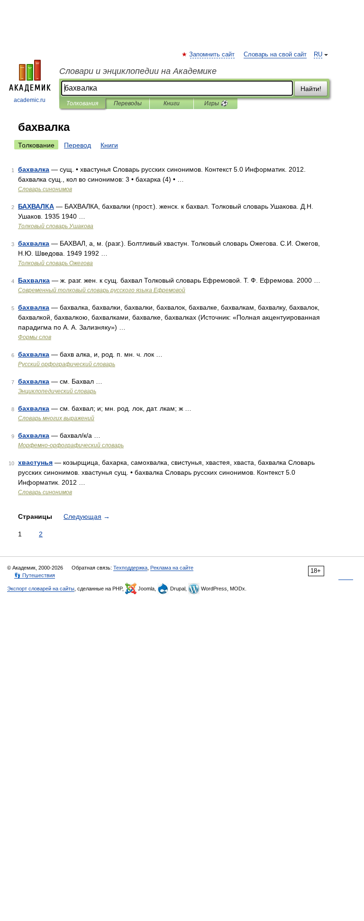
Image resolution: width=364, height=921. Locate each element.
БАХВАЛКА (36, 206)
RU (318, 54)
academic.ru (30, 100)
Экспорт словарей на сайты (40, 588)
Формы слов (34, 337)
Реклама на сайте (171, 568)
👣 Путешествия (34, 575)
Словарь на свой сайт (275, 54)
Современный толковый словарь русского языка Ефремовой (101, 290)
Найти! (310, 88)
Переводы (128, 103)
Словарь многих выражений (56, 418)
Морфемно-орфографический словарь (71, 445)
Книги (172, 103)
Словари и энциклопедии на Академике (138, 71)
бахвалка (33, 169)
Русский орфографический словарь (66, 364)
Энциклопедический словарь (57, 391)
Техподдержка (130, 568)
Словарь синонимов (45, 189)
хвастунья (35, 462)
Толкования (82, 103)
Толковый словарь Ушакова (55, 226)
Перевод (77, 145)
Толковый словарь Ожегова (55, 263)
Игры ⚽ (216, 103)
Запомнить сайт (212, 54)
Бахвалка (34, 280)
